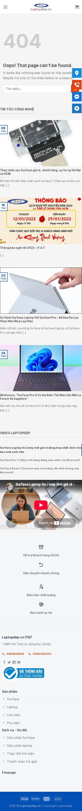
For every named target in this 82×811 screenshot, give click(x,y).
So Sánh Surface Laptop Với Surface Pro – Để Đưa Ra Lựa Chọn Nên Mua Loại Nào (39, 319)
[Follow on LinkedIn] (14, 662)
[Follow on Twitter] (9, 662)
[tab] (41, 450)
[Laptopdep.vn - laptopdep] (41, 7)
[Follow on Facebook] (4, 662)
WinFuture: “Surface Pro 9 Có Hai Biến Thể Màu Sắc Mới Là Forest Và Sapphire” (40, 397)
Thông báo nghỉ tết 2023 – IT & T (22, 247)
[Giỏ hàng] (77, 7)
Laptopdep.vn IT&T (17, 637)
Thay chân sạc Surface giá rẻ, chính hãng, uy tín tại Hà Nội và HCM (40, 172)
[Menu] (5, 7)
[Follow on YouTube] (18, 662)
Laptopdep (65, 805)
